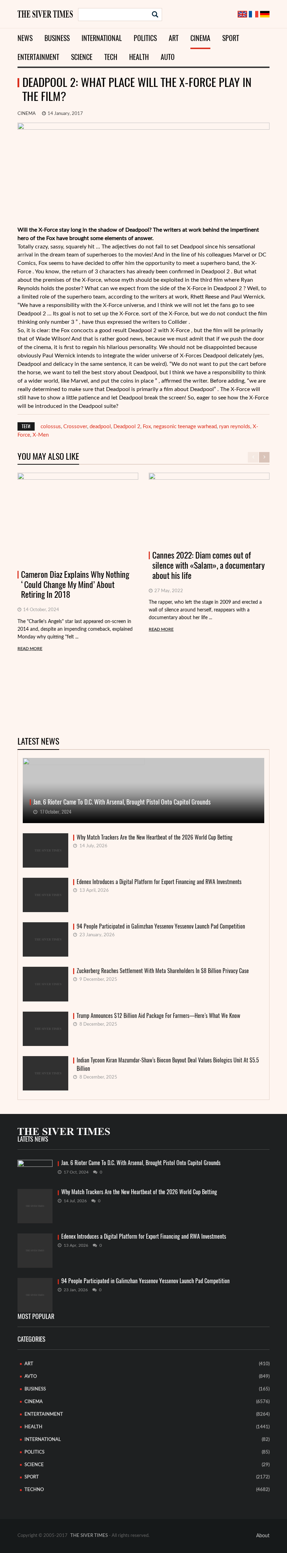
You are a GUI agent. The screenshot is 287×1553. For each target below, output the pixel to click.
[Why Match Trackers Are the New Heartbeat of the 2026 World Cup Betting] (35, 1206)
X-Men (41, 435)
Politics (145, 38)
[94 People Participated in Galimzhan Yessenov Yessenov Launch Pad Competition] (35, 1295)
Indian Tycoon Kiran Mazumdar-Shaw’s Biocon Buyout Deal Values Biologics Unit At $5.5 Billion (168, 1064)
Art (173, 38)
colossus (51, 426)
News (25, 38)
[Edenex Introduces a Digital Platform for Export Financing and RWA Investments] (35, 1250)
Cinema (200, 38)
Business (57, 38)
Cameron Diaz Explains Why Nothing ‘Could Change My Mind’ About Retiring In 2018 (75, 584)
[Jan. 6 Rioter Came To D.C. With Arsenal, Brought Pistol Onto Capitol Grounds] (35, 1169)
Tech (110, 57)
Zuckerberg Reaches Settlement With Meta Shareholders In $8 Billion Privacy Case (163, 970)
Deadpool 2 (126, 426)
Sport (230, 38)
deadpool (100, 426)
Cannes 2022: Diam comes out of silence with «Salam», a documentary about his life (208, 565)
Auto (168, 57)
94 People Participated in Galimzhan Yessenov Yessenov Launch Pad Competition (161, 926)
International (102, 38)
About (263, 1535)
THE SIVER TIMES (89, 1535)
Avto (30, 1376)
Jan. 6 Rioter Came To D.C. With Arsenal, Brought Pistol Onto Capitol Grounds (140, 1163)
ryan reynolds (234, 426)
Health (139, 57)
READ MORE (30, 648)
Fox (147, 426)
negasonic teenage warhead (185, 426)
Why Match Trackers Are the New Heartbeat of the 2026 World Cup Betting (154, 837)
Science (81, 57)
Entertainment (38, 57)
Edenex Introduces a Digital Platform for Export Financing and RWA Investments (159, 881)
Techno (34, 1489)
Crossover (75, 426)
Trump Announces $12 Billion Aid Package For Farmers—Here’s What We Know (158, 1015)
